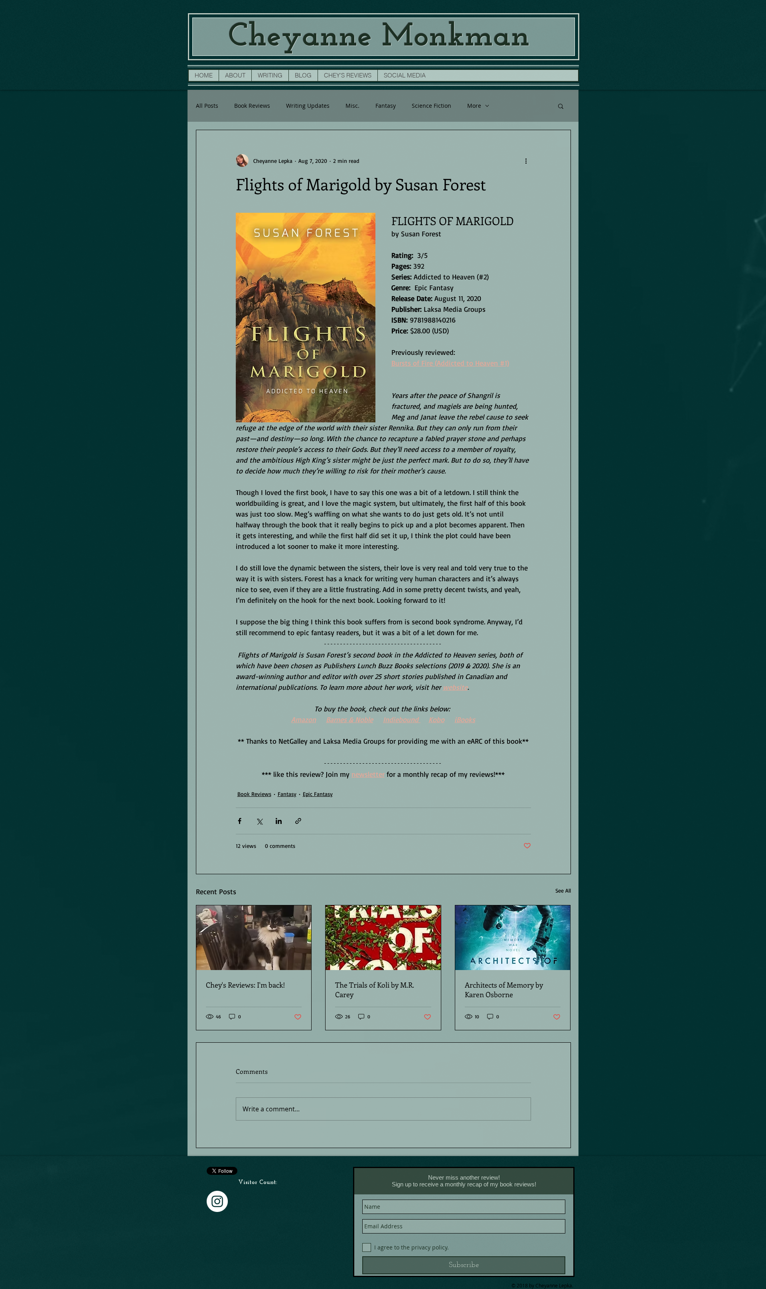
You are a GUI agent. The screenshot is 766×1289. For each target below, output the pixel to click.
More (474, 105)
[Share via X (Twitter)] (259, 821)
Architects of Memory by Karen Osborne (504, 989)
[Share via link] (298, 821)
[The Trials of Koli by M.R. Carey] (383, 937)
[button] (561, 106)
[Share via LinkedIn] (278, 821)
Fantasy (385, 105)
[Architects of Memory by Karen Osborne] (513, 937)
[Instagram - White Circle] (217, 1201)
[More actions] (526, 160)
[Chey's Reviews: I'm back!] (254, 937)
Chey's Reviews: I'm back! (245, 985)
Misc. (352, 105)
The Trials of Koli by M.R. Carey (374, 989)
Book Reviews (252, 105)
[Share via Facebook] (239, 821)
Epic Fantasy (318, 793)
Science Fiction (431, 105)
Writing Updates (308, 105)
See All (563, 890)
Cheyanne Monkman (379, 37)
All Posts (207, 105)
